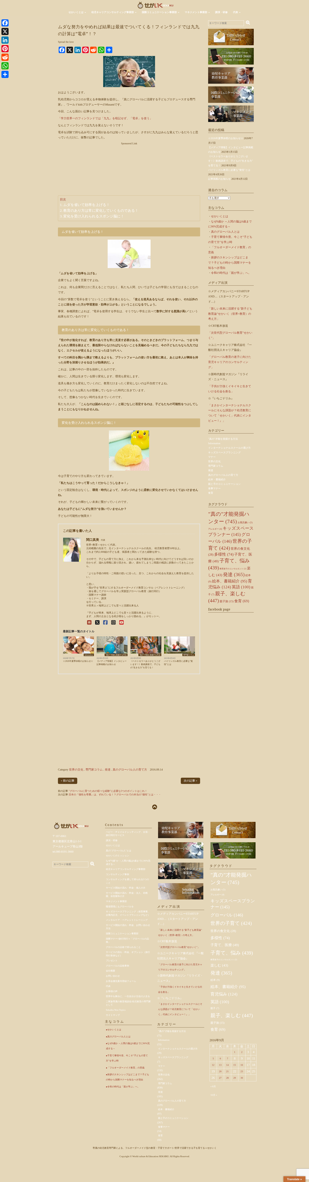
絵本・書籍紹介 (217, 479)
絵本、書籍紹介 (229, 581)
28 (227, 1077)
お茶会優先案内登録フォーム (121, 981)
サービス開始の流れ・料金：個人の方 (125, 887)
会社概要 (110, 970)
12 (213, 1065)
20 (220, 1071)
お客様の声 (111, 991)
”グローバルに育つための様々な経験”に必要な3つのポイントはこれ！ (108, 791)
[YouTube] (121, 622)
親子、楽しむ (231, 1015)
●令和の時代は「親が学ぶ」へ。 (123, 1086)
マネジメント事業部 (196, 12)
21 (227, 1071)
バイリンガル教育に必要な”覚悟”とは (178, 663)
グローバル (226, 915)
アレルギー (215, 529)
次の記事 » (190, 780)
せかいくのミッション (117, 855)
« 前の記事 (67, 780)
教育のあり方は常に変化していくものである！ (100, 210)
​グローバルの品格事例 (117, 965)
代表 (236, 12)
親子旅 (227, 601)
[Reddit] (5, 57)
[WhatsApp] (5, 66)
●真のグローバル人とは (118, 1036)
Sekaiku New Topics (116, 1010)
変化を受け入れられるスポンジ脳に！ (93, 216)
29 (234, 1077)
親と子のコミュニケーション (224, 484)
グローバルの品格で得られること (123, 947)
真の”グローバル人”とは (118, 850)
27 (220, 1077)
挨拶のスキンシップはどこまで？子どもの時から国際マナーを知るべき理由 (229, 262)
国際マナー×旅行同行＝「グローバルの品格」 (127, 940)
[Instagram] (113, 622)
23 (242, 1071)
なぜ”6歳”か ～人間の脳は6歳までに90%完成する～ (128, 862)
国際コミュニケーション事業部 (160, 12)
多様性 (224, 554)
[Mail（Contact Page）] (89, 622)
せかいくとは (76, 12)
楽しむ (219, 965)
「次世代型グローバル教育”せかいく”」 (179, 947)
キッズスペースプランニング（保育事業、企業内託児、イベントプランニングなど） (128, 913)
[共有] (5, 74)
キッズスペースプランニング (224, 452)
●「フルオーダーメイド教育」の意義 (125, 1067)
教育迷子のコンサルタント (233, 569)
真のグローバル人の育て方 (130, 769)
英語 (241, 587)
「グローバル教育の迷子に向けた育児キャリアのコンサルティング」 (229, 362)
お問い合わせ (113, 976)
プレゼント (111, 960)
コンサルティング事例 (117, 874)
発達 (108, 769)
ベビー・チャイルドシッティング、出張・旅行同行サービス (128, 834)
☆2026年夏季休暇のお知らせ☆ (78, 661)
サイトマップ (113, 1015)
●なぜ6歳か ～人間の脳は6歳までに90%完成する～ (128, 1046)
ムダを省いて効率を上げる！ (86, 205)
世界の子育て (231, 923)
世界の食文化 (223, 931)
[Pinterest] (5, 48)
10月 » (213, 1095)
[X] (97, 622)
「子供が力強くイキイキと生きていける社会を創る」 (180, 989)
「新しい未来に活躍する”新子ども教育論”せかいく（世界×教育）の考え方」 (230, 313)
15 (234, 1065)
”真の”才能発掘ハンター (231, 878)
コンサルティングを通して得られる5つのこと (127, 881)
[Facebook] (105, 622)
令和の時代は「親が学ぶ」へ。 (231, 272)
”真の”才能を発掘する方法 (116, 655)
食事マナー (214, 488)
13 (220, 1065)
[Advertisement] (129, 170)
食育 (210, 493)
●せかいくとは (113, 1029)
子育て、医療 (224, 945)
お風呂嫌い (245, 522)
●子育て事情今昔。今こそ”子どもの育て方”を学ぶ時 (127, 1058)
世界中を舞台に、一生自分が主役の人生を (128, 996)
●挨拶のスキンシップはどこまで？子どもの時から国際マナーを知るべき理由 (127, 1077)
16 (242, 1065)
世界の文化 (76, 769)
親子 (214, 1008)
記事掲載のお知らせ (219, 179)
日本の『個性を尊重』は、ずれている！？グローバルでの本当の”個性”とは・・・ (115, 794)
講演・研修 (221, 12)
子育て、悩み (231, 953)
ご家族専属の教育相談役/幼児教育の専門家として (128, 1003)
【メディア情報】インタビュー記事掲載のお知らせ (112, 663)
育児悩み (223, 994)
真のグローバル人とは (225, 231)
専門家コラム (188, 655)
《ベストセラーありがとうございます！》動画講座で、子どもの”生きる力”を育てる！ (145, 664)
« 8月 (213, 1086)
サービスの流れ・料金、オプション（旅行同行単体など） (128, 954)
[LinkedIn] (5, 40)
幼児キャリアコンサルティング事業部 (113, 12)
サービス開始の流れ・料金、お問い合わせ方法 (128, 927)
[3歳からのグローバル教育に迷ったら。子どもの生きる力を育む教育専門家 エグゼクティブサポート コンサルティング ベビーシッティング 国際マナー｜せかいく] (155, 5)
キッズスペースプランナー (232, 904)
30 (242, 1077)
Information (89, 655)
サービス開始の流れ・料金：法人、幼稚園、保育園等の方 (127, 895)
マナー (212, 457)
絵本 (215, 980)
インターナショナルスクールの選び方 (229, 448)
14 (227, 1065)
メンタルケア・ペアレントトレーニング (127, 920)
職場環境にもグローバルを (120, 906)
